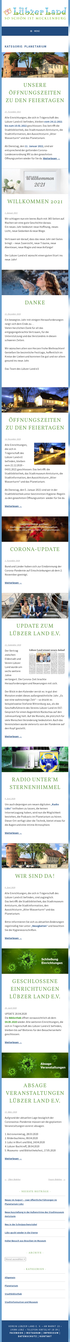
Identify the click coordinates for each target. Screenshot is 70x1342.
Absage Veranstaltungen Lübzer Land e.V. (35, 1093)
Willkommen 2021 (35, 202)
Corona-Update (35, 549)
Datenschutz (27, 1336)
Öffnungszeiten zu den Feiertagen (35, 424)
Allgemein (10, 1277)
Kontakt (46, 1336)
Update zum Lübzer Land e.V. (35, 630)
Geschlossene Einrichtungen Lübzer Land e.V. (35, 989)
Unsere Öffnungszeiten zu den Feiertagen (35, 93)
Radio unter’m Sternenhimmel (35, 783)
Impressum (51, 1332)
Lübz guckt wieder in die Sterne (21, 1232)
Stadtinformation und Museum (21, 1302)
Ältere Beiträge (14, 1179)
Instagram (33, 1332)
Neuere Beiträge (55, 1179)
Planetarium (11, 1285)
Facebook (16, 1332)
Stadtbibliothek (13, 1293)
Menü (37, 31)
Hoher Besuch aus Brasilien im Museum (25, 1240)
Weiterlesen (51, 158)
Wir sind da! (35, 876)
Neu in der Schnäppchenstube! (21, 1224)
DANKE (35, 303)
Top (67, 1339)
